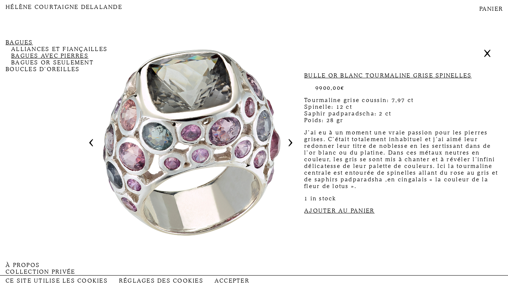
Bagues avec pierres (50, 56)
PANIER (491, 9)
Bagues (19, 42)
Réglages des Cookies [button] (161, 280)
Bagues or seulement (52, 62)
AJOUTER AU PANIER (339, 210)
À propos (23, 265)
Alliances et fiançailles (59, 49)
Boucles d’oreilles (43, 69)
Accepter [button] (232, 280)
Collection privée (40, 271)
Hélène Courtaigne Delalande (64, 7)
